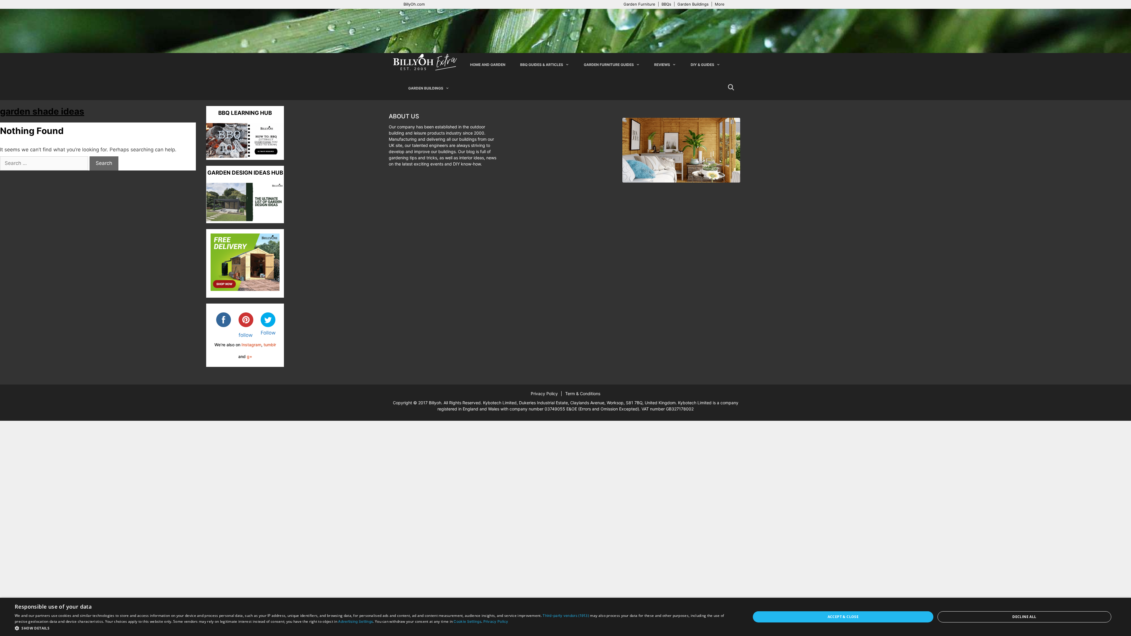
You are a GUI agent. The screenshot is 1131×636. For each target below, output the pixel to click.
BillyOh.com (414, 4)
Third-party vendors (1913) (566, 615)
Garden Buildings (693, 4)
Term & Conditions (582, 393)
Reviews (662, 64)
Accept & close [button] (843, 616)
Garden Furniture (639, 4)
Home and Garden (487, 64)
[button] (372, 628)
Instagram (251, 344)
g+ (249, 356)
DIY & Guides (702, 64)
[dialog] (565, 617)
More (720, 4)
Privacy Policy (544, 393)
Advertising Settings (355, 621)
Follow (268, 333)
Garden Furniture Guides (609, 64)
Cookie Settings (467, 621)
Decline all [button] (1024, 616)
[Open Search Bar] (731, 88)
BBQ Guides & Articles (541, 64)
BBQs (666, 4)
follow (246, 335)
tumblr (270, 344)
